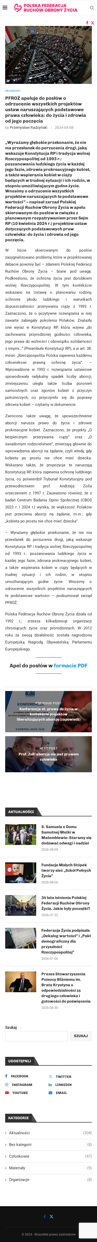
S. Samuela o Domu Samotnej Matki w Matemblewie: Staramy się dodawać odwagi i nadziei (66, 834)
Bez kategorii (50, 1144)
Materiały (50, 1168)
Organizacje (50, 1179)
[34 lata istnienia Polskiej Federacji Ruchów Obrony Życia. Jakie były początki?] (20, 905)
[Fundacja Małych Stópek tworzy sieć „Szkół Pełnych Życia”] (20, 872)
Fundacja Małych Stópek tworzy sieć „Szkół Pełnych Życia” (66, 870)
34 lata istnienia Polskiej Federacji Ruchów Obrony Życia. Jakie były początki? (65, 903)
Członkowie (50, 1156)
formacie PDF (70, 665)
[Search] (91, 7)
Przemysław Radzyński (28, 127)
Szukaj (11, 1027)
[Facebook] (87, 22)
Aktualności (50, 1133)
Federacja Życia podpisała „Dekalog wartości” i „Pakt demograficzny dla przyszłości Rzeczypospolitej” (66, 941)
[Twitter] (92, 22)
